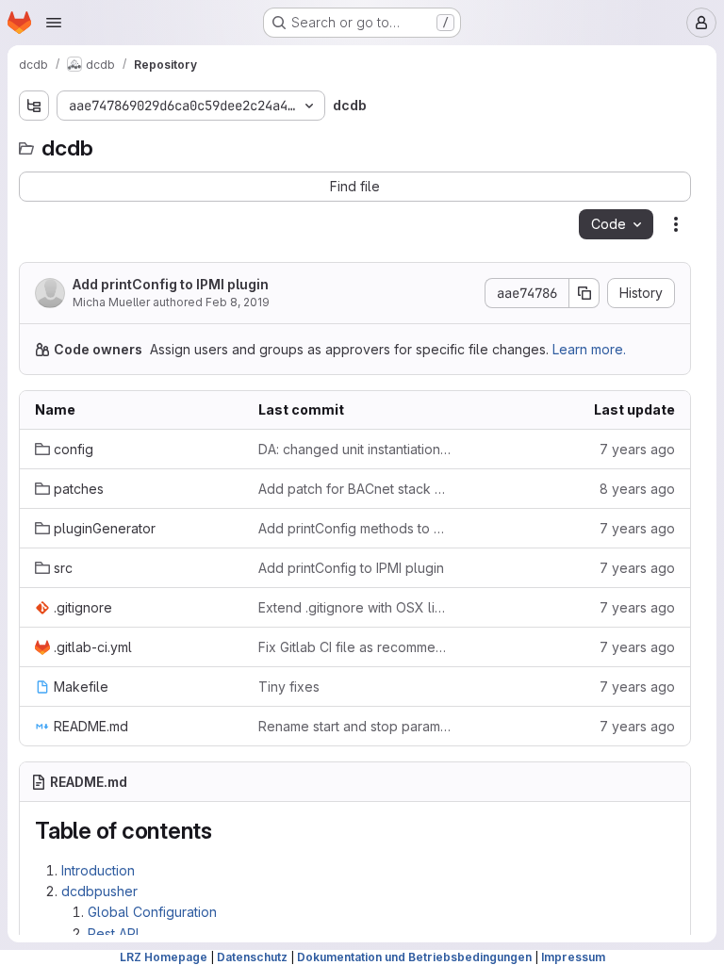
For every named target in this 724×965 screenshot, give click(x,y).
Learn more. (589, 349)
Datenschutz (252, 957)
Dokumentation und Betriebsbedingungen (414, 957)
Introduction (98, 870)
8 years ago (637, 489)
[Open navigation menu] (54, 23)
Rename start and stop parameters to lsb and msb (355, 726)
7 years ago (637, 449)
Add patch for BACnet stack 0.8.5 (355, 489)
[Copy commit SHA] (584, 293)
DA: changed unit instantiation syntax (355, 449)
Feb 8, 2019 (238, 302)
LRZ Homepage (163, 957)
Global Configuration (152, 912)
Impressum (573, 957)
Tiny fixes (289, 687)
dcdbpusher (99, 891)
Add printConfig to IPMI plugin (171, 284)
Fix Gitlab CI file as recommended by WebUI (355, 647)
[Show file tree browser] (34, 105)
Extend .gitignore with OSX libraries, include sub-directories (355, 607)
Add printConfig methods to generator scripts (355, 528)
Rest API (113, 933)
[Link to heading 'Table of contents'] (224, 830)
